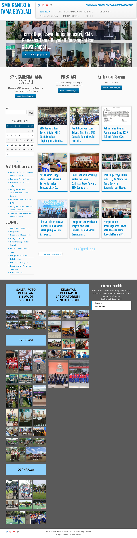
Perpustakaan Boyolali (19, 262)
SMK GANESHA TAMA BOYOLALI (16, 8)
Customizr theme (75, 535)
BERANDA (45, 11)
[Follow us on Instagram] (44, 5)
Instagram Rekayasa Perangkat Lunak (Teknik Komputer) (19, 192)
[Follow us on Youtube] (48, 5)
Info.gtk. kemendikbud (19, 255)
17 (8, 145)
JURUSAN (103, 11)
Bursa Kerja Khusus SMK (20, 235)
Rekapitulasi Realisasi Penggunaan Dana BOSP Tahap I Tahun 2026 (116, 132)
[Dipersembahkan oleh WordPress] (89, 531)
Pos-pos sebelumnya (50, 254)
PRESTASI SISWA (49, 15)
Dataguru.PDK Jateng (18, 238)
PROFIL (89, 15)
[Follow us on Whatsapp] (52, 5)
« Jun (19, 161)
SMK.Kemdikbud (16, 273)
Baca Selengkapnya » (26, 96)
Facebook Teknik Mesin (19, 179)
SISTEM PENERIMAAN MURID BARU (74, 11)
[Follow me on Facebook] (40, 5)
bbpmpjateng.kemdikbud (19, 228)
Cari (7, 108)
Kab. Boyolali (15, 259)
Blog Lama (14, 231)
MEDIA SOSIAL (71, 15)
